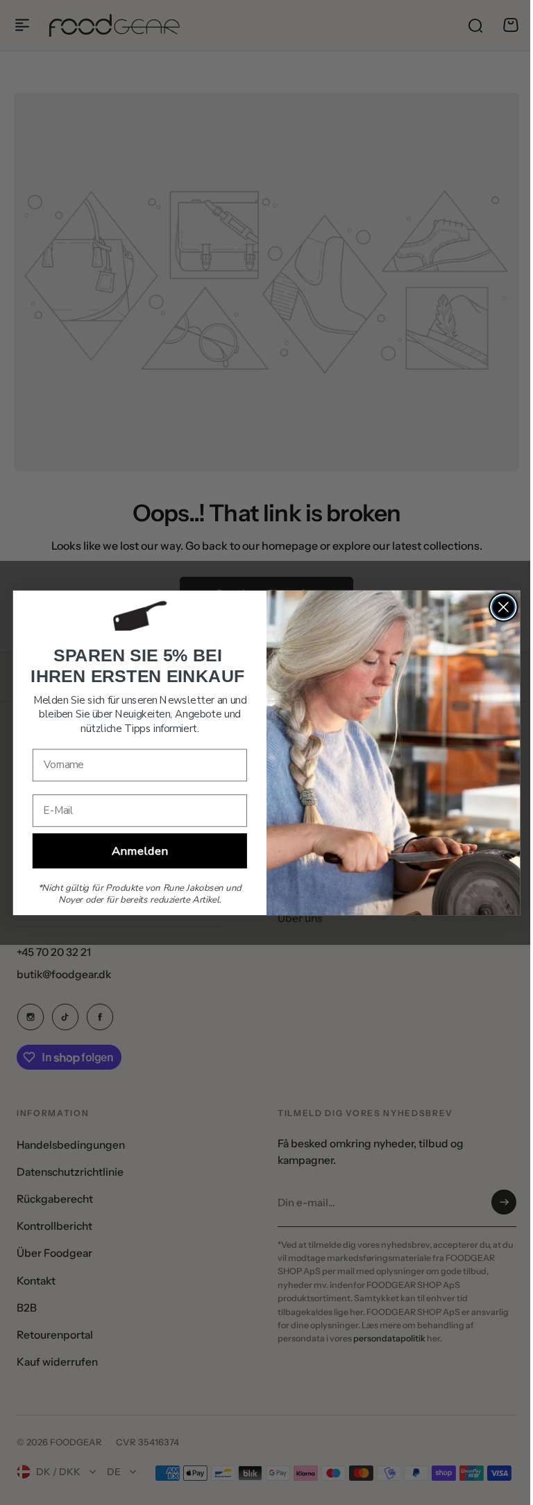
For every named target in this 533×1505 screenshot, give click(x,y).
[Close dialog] (498, 606)
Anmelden (135, 850)
